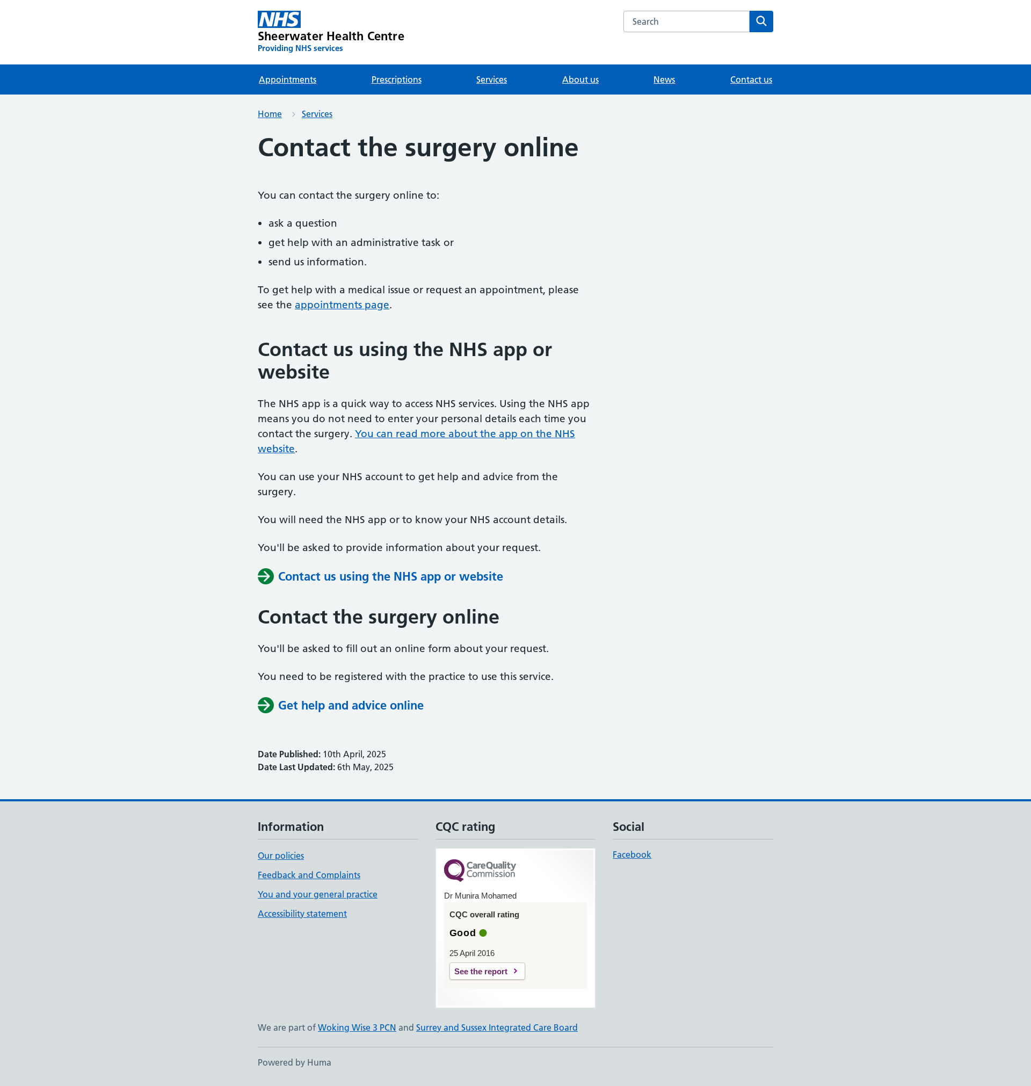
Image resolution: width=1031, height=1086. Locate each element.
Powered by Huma (294, 1062)
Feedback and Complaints (309, 875)
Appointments (287, 79)
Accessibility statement (302, 913)
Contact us (751, 79)
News (664, 79)
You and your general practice (317, 894)
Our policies (281, 855)
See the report (480, 971)
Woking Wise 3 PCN (357, 1027)
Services (491, 79)
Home (270, 113)
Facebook (632, 854)
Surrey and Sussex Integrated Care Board (497, 1027)
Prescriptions (397, 79)
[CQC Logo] (480, 871)
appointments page (342, 305)
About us (580, 79)
